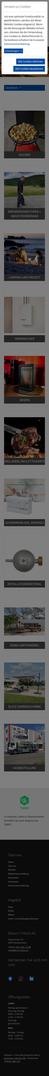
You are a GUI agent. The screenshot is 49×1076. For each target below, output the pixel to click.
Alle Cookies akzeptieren (29, 68)
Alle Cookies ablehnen (30, 61)
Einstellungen (12, 50)
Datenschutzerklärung (16, 44)
